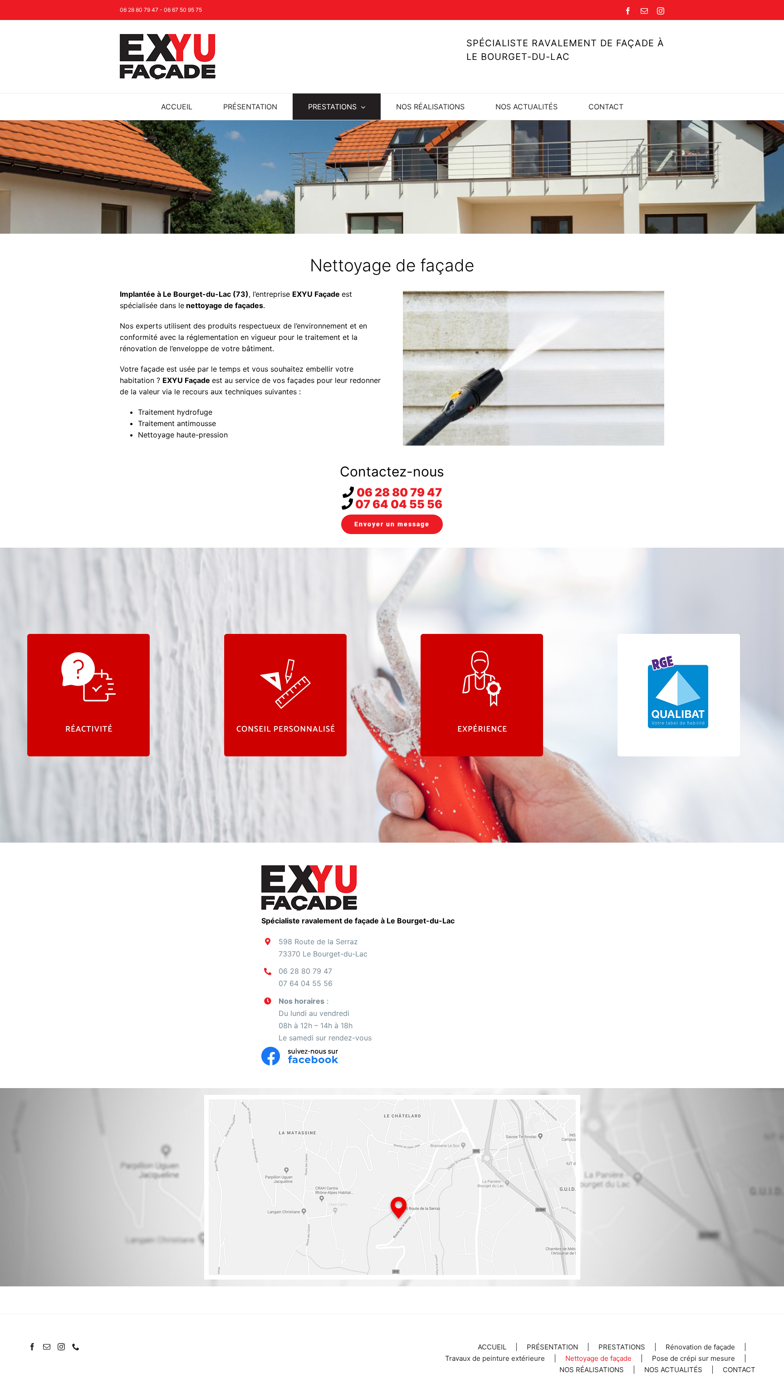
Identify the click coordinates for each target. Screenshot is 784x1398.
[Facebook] (32, 1346)
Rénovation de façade (700, 1347)
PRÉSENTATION (552, 1347)
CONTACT (739, 1369)
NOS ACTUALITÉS (673, 1369)
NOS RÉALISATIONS (591, 1369)
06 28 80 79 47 (399, 492)
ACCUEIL (492, 1347)
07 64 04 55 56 (398, 504)
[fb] (299, 1050)
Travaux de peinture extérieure (495, 1358)
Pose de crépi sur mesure (693, 1358)
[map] (392, 1103)
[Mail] (46, 1346)
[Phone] (75, 1346)
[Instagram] (61, 1346)
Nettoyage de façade (598, 1358)
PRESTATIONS (621, 1347)
